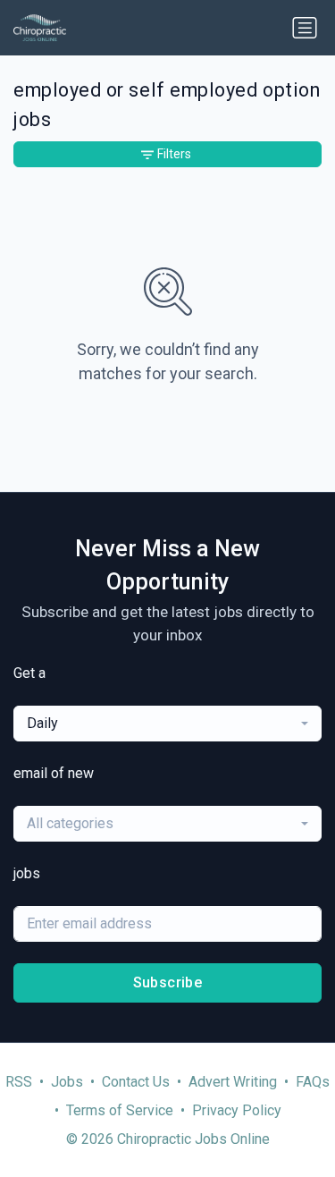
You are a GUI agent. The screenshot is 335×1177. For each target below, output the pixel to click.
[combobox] (167, 723)
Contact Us (136, 1081)
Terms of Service (119, 1110)
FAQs (313, 1081)
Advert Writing (232, 1081)
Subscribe (168, 982)
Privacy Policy (236, 1110)
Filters (174, 154)
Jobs (67, 1081)
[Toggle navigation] (305, 28)
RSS (18, 1081)
